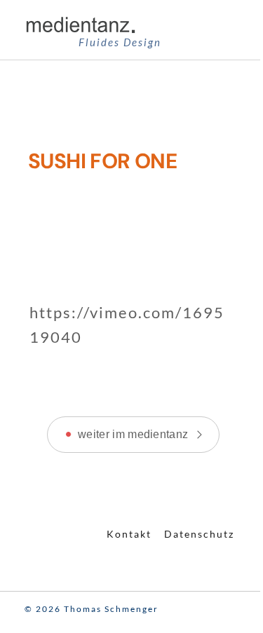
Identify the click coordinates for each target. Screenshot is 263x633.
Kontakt (129, 534)
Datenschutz (199, 534)
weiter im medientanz (133, 434)
